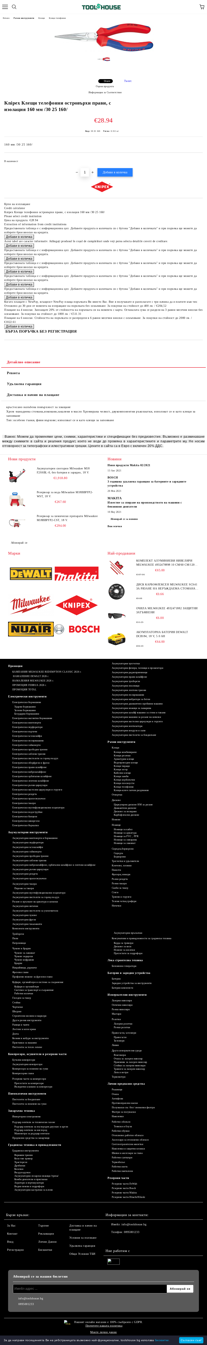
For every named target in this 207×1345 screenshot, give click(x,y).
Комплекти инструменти (25, 928)
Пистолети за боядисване (26, 1099)
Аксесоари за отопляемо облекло (130, 1139)
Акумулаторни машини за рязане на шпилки (136, 717)
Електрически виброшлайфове (29, 771)
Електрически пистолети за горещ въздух (35, 758)
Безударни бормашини (26, 713)
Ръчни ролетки (122, 1027)
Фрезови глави (20, 972)
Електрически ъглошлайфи (27, 736)
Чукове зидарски (23, 956)
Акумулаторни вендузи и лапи (129, 730)
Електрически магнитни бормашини (32, 718)
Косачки (18, 1169)
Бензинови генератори (124, 966)
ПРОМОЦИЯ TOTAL (24, 689)
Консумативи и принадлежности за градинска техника (141, 938)
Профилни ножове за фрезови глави (32, 976)
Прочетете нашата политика (104, 1325)
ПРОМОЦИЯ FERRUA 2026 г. (29, 685)
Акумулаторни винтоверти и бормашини (34, 838)
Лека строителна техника (125, 960)
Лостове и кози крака (24, 1029)
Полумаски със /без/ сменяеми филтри (133, 1107)
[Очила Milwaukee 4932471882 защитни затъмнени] (117, 615)
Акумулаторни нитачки (25, 906)
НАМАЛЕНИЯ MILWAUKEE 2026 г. (33, 680)
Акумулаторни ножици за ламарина (131, 708)
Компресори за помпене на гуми (30, 1068)
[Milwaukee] (31, 605)
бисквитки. (162, 1340)
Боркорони (120, 856)
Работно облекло (121, 1121)
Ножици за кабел (123, 829)
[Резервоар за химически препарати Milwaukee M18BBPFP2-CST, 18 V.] (17, 523)
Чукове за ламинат (24, 952)
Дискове (116, 800)
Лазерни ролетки (123, 1023)
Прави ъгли (120, 1037)
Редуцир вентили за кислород (30, 1130)
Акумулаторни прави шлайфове (129, 676)
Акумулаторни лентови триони (129, 690)
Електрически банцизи (24, 816)
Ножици (116, 825)
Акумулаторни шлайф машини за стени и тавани (139, 712)
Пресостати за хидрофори (128, 953)
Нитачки (116, 905)
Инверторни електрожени (26, 1116)
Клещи (41, 18)
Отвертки (117, 794)
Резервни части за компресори (29, 1078)
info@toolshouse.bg (133, 1224)
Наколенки (118, 1116)
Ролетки (116, 1019)
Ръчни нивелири (121, 1009)
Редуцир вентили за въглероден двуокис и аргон (41, 1126)
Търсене (43, 1225)
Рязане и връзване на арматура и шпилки (35, 901)
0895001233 (131, 1232)
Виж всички (115, 526)
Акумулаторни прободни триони (30, 856)
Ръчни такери (119, 883)
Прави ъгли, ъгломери (124, 1032)
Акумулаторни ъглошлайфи (27, 847)
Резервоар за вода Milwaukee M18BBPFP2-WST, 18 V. (65, 494)
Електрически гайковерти (26, 745)
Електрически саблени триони (28, 754)
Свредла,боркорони (122, 848)
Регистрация (15, 1249)
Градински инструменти (25, 1150)
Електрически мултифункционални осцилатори (38, 807)
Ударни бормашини (25, 706)
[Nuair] (31, 630)
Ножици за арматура (125, 832)
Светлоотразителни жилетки (127, 1144)
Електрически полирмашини (28, 740)
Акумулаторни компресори (27, 1064)
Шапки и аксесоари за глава (127, 1153)
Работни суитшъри (122, 1157)
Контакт (12, 1233)
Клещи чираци (122, 766)
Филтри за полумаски (124, 1112)
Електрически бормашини (26, 702)
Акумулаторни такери (24, 883)
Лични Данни (47, 1241)
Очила (115, 1094)
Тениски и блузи (123, 1126)
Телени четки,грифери (124, 901)
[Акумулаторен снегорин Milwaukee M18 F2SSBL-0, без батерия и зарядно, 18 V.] (17, 476)
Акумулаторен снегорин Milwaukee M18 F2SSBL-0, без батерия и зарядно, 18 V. (63, 470)
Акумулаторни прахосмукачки (29, 878)
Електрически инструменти (27, 696)
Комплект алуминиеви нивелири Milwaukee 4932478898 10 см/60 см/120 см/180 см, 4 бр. (165, 563)
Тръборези (18, 934)
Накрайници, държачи (24, 967)
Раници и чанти (20, 1024)
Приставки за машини (24, 1042)
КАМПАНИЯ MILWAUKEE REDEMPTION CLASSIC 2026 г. (47, 671)
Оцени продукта (105, 86)
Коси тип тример (23, 1158)
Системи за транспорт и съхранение (34, 990)
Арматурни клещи (124, 759)
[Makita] (76, 574)
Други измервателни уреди (127, 1050)
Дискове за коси (122, 946)
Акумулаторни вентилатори (127, 726)
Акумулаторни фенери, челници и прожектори (137, 668)
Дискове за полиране (125, 811)
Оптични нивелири (122, 1005)
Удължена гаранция (24, 384)
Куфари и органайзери (26, 986)
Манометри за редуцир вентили (31, 1133)
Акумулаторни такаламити (27, 924)
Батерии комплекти (122, 987)
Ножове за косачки (124, 949)
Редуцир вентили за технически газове (33, 1122)
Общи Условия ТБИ (82, 1253)
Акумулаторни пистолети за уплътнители (35, 910)
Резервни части (118, 1178)
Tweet (128, 81)
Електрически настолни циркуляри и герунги (37, 789)
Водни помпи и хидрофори (29, 1186)
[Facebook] (111, 1240)
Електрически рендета (24, 794)
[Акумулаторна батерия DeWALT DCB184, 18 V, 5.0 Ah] (117, 639)
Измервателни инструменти (127, 994)
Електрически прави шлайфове (29, 767)
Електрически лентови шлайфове (30, 780)
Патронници (19, 943)
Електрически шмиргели (25, 821)
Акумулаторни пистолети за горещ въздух (35, 897)
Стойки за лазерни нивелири (129, 1065)
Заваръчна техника (21, 1110)
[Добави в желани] (197, 159)
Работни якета (120, 1166)
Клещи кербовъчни (124, 779)
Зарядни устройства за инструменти (132, 983)
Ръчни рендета (120, 879)
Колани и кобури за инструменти (30, 1038)
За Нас (11, 1225)
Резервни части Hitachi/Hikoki (128, 1197)
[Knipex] (76, 605)
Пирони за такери (24, 888)
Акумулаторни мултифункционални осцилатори (38, 892)
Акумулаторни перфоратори (28, 842)
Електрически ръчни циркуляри (29, 785)
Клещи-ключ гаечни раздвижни (131, 790)
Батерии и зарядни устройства (129, 972)
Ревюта (13, 373)
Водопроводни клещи (126, 762)
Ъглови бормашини (25, 710)
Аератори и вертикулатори (29, 1182)
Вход (10, 1241)
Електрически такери (24, 803)
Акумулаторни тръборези (126, 681)
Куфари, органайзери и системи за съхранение (37, 982)
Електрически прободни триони (29, 749)
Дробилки (19, 1165)
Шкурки (16, 1011)
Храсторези (20, 1162)
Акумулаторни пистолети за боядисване (134, 735)
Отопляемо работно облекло (128, 1135)
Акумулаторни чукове (24, 915)
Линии (115, 1045)
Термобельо (118, 1162)
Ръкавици (117, 1089)
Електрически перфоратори (27, 727)
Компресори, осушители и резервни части (37, 1054)
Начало (6, 18)
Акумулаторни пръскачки (128, 933)
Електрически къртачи (24, 731)
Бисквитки (45, 1249)
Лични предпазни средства (126, 1083)
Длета (15, 1033)
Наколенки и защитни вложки (128, 1148)
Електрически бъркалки (25, 825)
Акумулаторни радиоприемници (129, 672)
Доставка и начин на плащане (33, 395)
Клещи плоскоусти (124, 783)
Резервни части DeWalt (124, 1183)
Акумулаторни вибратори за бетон (131, 699)
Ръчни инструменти (24, 18)
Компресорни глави (23, 1073)
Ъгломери (119, 1040)
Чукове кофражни (24, 959)
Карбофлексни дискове (126, 814)
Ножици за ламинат (124, 843)
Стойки (16, 1002)
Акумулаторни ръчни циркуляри (30, 869)
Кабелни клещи (122, 772)
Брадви (18, 963)
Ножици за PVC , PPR (126, 836)
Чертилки (17, 1007)
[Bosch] (76, 629)
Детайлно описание (23, 362)
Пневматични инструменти (27, 1093)
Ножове (116, 819)
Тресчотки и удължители (125, 861)
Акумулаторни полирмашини (128, 694)
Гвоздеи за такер (21, 997)
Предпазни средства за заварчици (31, 1138)
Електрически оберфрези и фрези (30, 762)
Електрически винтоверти (26, 722)
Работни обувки (120, 1130)
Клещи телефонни (57, 18)
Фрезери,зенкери (121, 874)
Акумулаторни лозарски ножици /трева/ (36, 1175)
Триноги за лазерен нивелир (129, 1069)
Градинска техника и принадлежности (34, 1144)
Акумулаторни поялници (125, 685)
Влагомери (120, 1055)
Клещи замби (121, 776)
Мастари (116, 1013)
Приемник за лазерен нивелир (130, 1062)
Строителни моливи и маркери (29, 1015)
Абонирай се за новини (124, 519)
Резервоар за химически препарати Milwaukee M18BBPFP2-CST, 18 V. (67, 518)
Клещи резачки (122, 755)
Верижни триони (23, 1155)
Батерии (116, 978)
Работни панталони (122, 1171)
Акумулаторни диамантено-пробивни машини (137, 703)
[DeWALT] (31, 574)
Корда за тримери (123, 943)
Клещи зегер (121, 769)
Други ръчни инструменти (26, 1020)
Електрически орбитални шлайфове (32, 776)
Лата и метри (121, 1072)
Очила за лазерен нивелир (128, 1058)
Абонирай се (19, 542)
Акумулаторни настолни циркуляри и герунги (137, 721)
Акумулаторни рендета (25, 873)
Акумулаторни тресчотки (126, 663)
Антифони (117, 1098)
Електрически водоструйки (27, 812)
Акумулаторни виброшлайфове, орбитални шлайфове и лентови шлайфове (54, 865)
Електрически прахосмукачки (28, 798)
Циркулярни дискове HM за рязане (133, 804)
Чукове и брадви (21, 948)
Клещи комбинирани (125, 752)
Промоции (15, 666)
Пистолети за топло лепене (27, 1047)
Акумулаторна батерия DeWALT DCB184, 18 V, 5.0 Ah (162, 634)
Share (107, 81)
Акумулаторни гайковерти (26, 851)
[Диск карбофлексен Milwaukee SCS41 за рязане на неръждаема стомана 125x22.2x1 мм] (117, 592)
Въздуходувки (22, 1172)
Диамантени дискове (125, 808)
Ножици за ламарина (125, 839)
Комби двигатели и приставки (31, 1179)
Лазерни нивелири (122, 1000)
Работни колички (23, 993)
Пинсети (116, 870)
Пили (15, 938)
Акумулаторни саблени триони (29, 860)
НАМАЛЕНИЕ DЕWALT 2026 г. (30, 676)
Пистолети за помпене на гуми (29, 1103)
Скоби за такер (120, 888)
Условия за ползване (83, 1237)
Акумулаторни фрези (24, 919)
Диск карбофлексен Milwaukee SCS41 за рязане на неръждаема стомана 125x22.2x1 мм (166, 587)
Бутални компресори (23, 1059)
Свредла (118, 853)
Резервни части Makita (124, 1192)
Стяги (115, 892)
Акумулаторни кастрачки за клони (33, 1189)
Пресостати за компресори (29, 1083)
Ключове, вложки (122, 865)
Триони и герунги (121, 896)
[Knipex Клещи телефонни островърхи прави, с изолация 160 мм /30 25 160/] (103, 51)
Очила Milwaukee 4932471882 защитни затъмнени (167, 610)
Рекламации (46, 1233)
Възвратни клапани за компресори (33, 1086)
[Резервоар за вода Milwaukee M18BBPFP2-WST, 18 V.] (17, 499)
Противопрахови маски (125, 1103)
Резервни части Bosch (124, 1188)
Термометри (118, 1076)
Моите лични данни (103, 1332)
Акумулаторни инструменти (28, 832)
